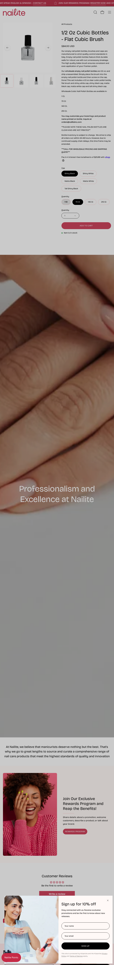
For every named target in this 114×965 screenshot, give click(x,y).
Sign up (85, 946)
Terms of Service (76, 956)
